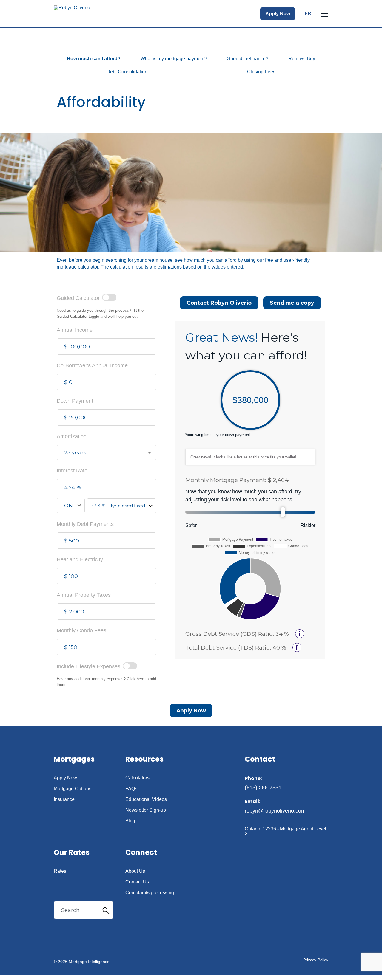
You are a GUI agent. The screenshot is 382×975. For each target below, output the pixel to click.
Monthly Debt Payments (85, 524)
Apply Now (277, 13)
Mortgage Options (72, 788)
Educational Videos (146, 799)
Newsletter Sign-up (145, 810)
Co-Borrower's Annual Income (92, 365)
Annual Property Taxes (84, 595)
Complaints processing (149, 892)
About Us (135, 871)
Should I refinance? (247, 58)
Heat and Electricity (80, 559)
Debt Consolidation (127, 71)
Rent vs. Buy (301, 58)
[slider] (283, 512)
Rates (60, 871)
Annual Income (75, 330)
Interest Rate (72, 471)
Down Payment (75, 401)
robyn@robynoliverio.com (275, 811)
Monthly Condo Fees (81, 630)
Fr (308, 13)
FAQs (131, 788)
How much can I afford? (94, 58)
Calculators (137, 778)
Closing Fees (261, 71)
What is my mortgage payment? (174, 58)
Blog (130, 821)
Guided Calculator (78, 298)
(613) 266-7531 (263, 787)
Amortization (72, 436)
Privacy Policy (315, 960)
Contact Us (137, 882)
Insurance (64, 799)
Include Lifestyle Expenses (88, 666)
